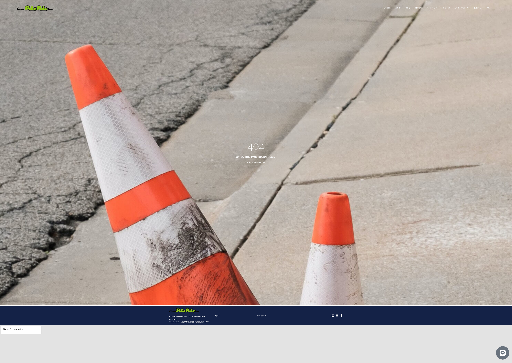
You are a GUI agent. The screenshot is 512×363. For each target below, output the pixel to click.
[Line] (332, 315)
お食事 (398, 8)
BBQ (408, 8)
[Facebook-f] (341, 315)
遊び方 (418, 8)
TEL (488, 8)
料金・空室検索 (462, 8)
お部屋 (387, 8)
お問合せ (477, 8)
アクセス (446, 8)
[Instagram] (337, 315)
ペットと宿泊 (431, 8)
